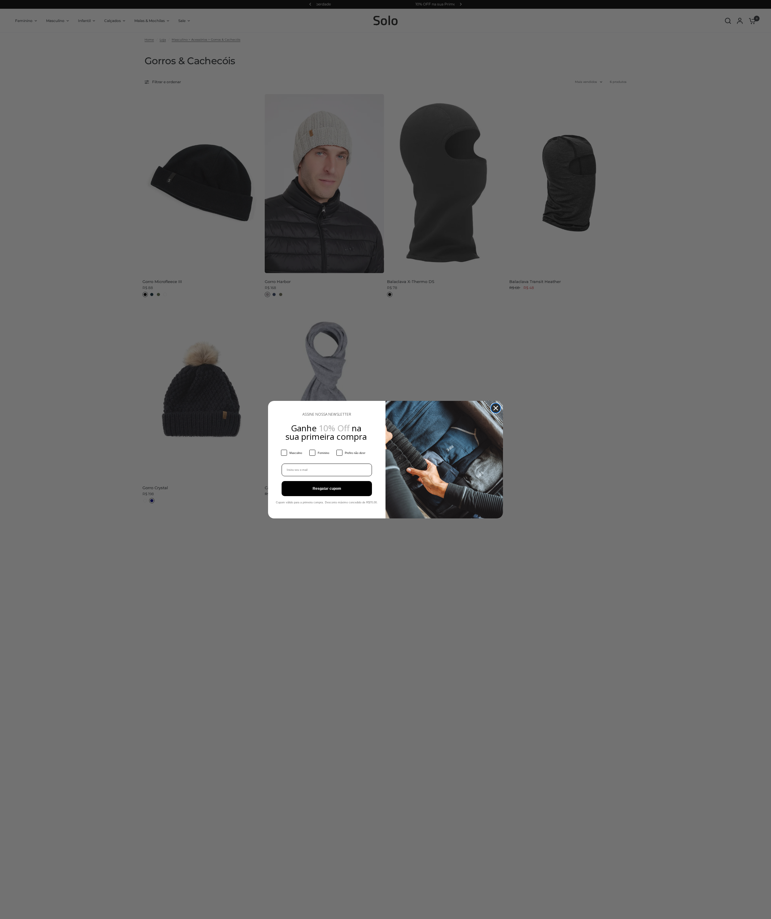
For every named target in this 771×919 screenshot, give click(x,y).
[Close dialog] (496, 408)
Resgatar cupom (327, 488)
